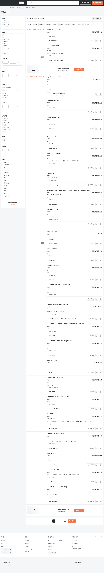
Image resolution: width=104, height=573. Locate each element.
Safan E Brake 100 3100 (53, 117)
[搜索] (28, 3)
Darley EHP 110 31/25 (53, 470)
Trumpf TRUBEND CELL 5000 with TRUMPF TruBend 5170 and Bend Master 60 (69, 190)
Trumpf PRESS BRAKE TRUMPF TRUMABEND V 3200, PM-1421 (65, 324)
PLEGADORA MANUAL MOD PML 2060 (58, 397)
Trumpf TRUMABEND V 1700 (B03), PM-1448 (59, 341)
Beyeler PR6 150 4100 (53, 100)
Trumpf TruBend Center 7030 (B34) (57, 487)
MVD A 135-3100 (51, 136)
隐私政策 (27, 543)
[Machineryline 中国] (9, 2)
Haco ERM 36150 (51, 453)
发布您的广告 (79, 69)
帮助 (2, 543)
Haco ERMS (50, 414)
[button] (96, 40)
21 (65, 521)
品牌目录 (27, 551)
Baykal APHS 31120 (52, 209)
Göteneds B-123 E (52, 360)
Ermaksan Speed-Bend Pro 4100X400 (57, 304)
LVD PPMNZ (50, 173)
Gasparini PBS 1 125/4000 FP (55, 377)
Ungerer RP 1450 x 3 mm (54, 29)
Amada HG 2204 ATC (53, 45)
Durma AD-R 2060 (52, 231)
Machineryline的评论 (30, 549)
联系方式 (3, 546)
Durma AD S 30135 (52, 248)
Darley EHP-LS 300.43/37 (54, 153)
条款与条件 (27, 540)
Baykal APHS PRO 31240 (54, 77)
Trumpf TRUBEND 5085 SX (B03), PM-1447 (59, 284)
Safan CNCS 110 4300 (53, 265)
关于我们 (3, 540)
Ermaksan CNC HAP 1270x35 (55, 433)
